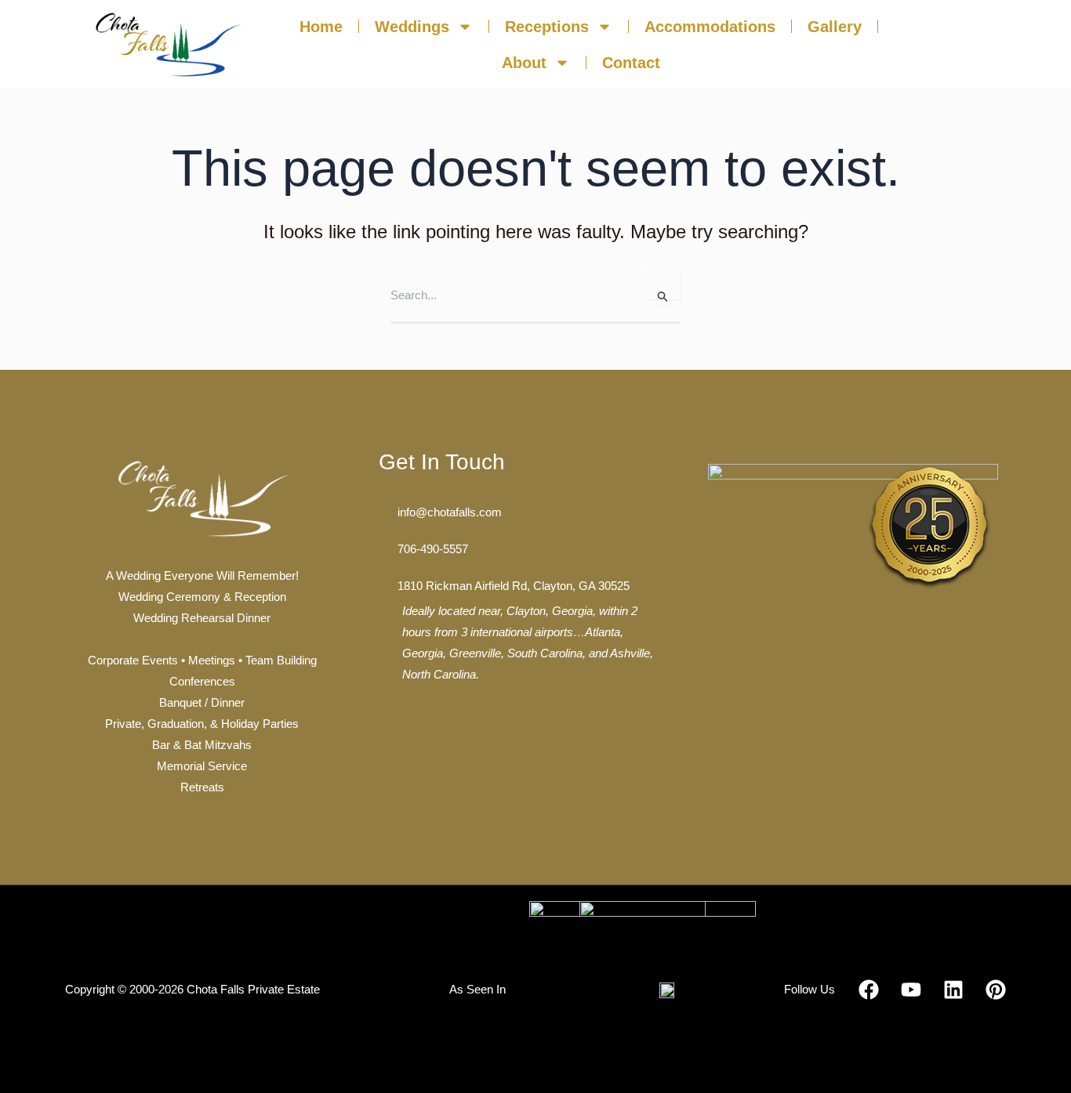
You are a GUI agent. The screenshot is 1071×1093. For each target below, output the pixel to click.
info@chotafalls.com (450, 512)
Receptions (547, 26)
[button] (955, 47)
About (524, 62)
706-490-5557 (433, 549)
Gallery (835, 26)
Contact (631, 62)
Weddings (412, 26)
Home (321, 26)
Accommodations (709, 26)
